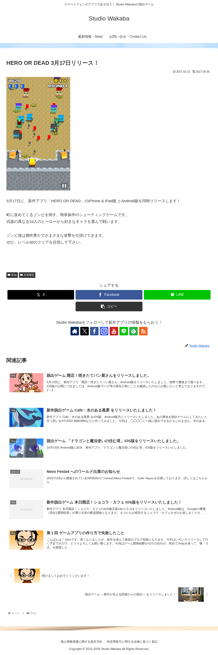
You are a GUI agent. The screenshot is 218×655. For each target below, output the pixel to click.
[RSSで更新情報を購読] (143, 331)
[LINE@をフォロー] (123, 331)
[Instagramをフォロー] (104, 331)
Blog (14, 274)
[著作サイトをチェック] (74, 331)
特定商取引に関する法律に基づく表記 (132, 641)
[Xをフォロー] (84, 331)
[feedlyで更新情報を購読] (133, 331)
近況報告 (29, 274)
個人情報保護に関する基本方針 (81, 641)
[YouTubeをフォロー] (114, 331)
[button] (109, 306)
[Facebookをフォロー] (94, 331)
